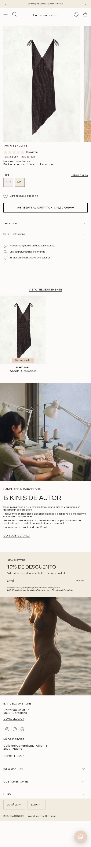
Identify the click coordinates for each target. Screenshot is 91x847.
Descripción (10, 223)
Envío (7, 164)
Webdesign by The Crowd (42, 816)
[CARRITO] (85, 14)
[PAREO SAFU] (23, 330)
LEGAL (7, 794)
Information (13, 769)
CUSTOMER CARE (15, 781)
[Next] (86, 4)
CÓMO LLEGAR (13, 718)
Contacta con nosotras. (42, 246)
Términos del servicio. (62, 590)
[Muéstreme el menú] (5, 14)
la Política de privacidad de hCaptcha (26, 590)
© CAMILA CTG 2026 (13, 816)
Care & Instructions (14, 234)
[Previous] (5, 4)
